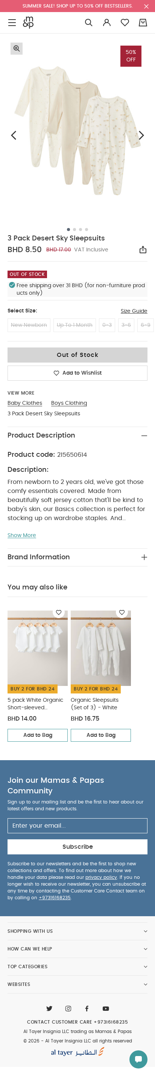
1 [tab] (68, 229)
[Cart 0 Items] (142, 23)
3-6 (126, 325)
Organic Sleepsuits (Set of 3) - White (95, 704)
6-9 (145, 325)
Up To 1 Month (75, 325)
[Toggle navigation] (12, 23)
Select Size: (22, 311)
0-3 (107, 325)
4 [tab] (86, 229)
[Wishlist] (59, 612)
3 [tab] (80, 229)
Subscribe (77, 847)
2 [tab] (74, 229)
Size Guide (134, 311)
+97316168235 (55, 897)
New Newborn (29, 325)
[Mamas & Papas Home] (28, 23)
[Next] (141, 135)
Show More (22, 535)
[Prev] (14, 135)
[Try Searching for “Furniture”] (88, 23)
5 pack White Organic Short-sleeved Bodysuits (35, 705)
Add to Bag (37, 735)
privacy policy (101, 877)
